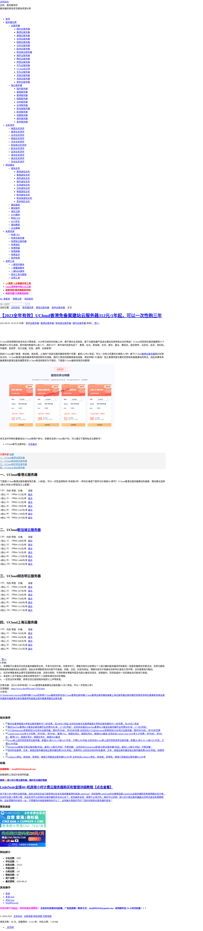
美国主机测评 (17, 128)
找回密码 (28, 299)
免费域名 (15, 245)
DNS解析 (15, 215)
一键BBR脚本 (17, 271)
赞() (96, 323)
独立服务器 (16, 85)
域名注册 (15, 211)
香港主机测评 (17, 132)
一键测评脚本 (17, 264)
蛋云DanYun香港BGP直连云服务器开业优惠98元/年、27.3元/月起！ (115, 727)
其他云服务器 (23, 82)
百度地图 (47, 916)
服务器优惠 (11, 22)
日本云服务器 (23, 45)
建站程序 (15, 208)
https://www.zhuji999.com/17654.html (28, 688)
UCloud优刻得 (37, 695)
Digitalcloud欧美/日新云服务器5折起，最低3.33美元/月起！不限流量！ (119, 747)
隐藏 (11, 454)
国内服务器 (22, 89)
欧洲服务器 (22, 112)
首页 (8, 19)
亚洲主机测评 (17, 152)
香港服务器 (22, 95)
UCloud (3, 695)
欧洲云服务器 (23, 49)
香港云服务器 (23, 32)
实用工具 (15, 278)
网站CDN (15, 218)
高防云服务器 (23, 55)
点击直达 (32, 444)
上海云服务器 (118, 695)
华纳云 (14, 908)
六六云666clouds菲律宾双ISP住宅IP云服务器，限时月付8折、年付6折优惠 (124, 730)
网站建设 (10, 165)
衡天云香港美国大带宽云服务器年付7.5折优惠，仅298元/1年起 (108, 724)
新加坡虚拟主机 (24, 198)
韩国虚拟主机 (23, 191)
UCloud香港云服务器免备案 (98, 695)
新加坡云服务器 (24, 52)
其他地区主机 (23, 201)
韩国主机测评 (17, 138)
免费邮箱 (15, 251)
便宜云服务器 (42, 307)
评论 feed (10, 900)
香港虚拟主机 (23, 171)
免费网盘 (15, 248)
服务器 (7, 698)
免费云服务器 (17, 238)
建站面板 (15, 205)
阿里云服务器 (23, 62)
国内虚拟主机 (23, 181)
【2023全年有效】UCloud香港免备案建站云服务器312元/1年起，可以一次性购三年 (81, 315)
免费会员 (15, 254)
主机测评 (10, 125)
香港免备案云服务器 (34, 698)
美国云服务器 (23, 35)
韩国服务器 (22, 98)
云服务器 (15, 25)
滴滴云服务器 (23, 79)
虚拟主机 (15, 168)
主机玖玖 (4, 2)
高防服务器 (22, 118)
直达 (30, 494)
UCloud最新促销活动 (54, 695)
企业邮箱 (15, 228)
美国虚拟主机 (23, 175)
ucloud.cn (11, 695)
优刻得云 (144, 695)
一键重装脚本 (17, 268)
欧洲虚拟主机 (23, 195)
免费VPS (15, 235)
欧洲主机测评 (17, 148)
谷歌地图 (28, 916)
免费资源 (10, 231)
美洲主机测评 (17, 158)
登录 (8, 893)
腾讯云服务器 (23, 59)
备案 (151, 695)
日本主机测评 (17, 142)
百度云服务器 (23, 75)
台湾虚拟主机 (23, 185)
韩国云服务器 (23, 42)
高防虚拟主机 (23, 178)
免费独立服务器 (19, 241)
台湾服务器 (22, 105)
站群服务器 (22, 115)
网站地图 (37, 916)
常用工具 (10, 261)
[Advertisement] (50, 331)
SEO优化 (15, 221)
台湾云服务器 (23, 39)
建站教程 (15, 225)
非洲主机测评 (17, 162)
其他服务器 (22, 122)
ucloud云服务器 (23, 695)
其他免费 (15, 258)
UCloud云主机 (23, 69)
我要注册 (17, 299)
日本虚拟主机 (23, 188)
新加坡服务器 (23, 108)
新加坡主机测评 (19, 145)
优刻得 (137, 695)
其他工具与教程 (19, 274)
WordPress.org (12, 903)
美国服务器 (22, 92)
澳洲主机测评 (17, 155)
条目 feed (10, 897)
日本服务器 (22, 102)
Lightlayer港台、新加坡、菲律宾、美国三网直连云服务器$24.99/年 (113, 757)
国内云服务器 (23, 29)
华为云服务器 (23, 65)
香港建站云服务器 (53, 698)
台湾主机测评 (17, 135)
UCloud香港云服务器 (74, 695)
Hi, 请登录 (5, 299)
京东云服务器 (23, 72)
